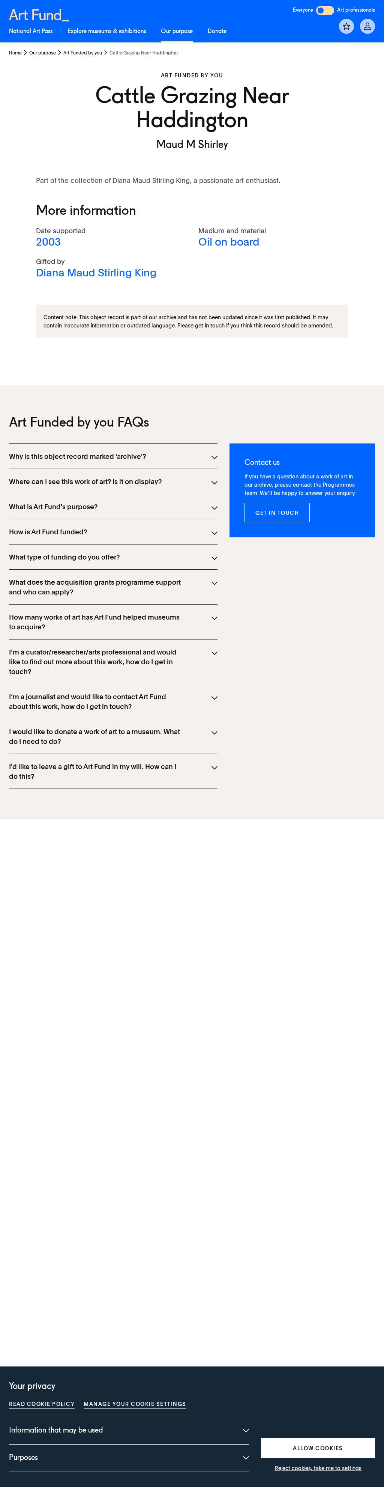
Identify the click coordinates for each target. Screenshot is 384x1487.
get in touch (210, 325)
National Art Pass (30, 32)
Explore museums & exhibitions (107, 32)
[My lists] (346, 26)
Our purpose (177, 32)
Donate (217, 32)
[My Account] (367, 26)
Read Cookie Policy (42, 1403)
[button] (277, 512)
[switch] (325, 10)
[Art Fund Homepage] (39, 13)
